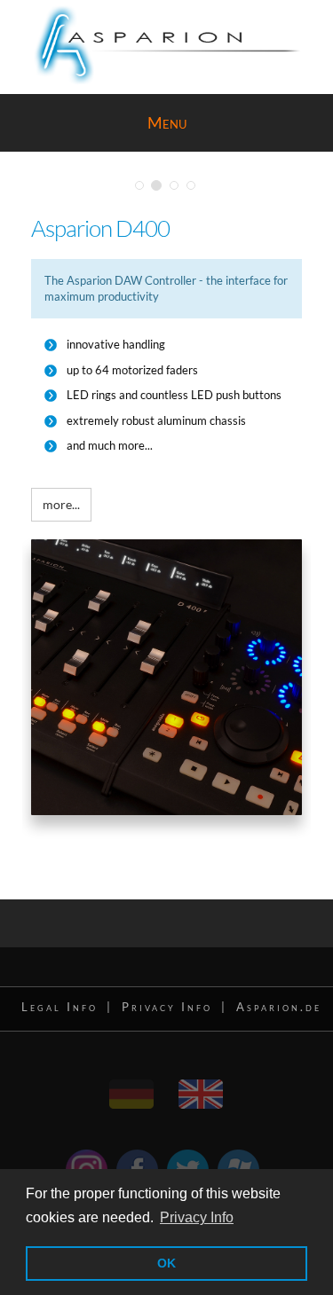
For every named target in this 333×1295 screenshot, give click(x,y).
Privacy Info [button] (197, 1217)
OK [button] (166, 1263)
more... (61, 504)
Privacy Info (167, 1007)
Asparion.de (278, 1007)
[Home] (134, 1087)
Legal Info (59, 1007)
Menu (166, 122)
